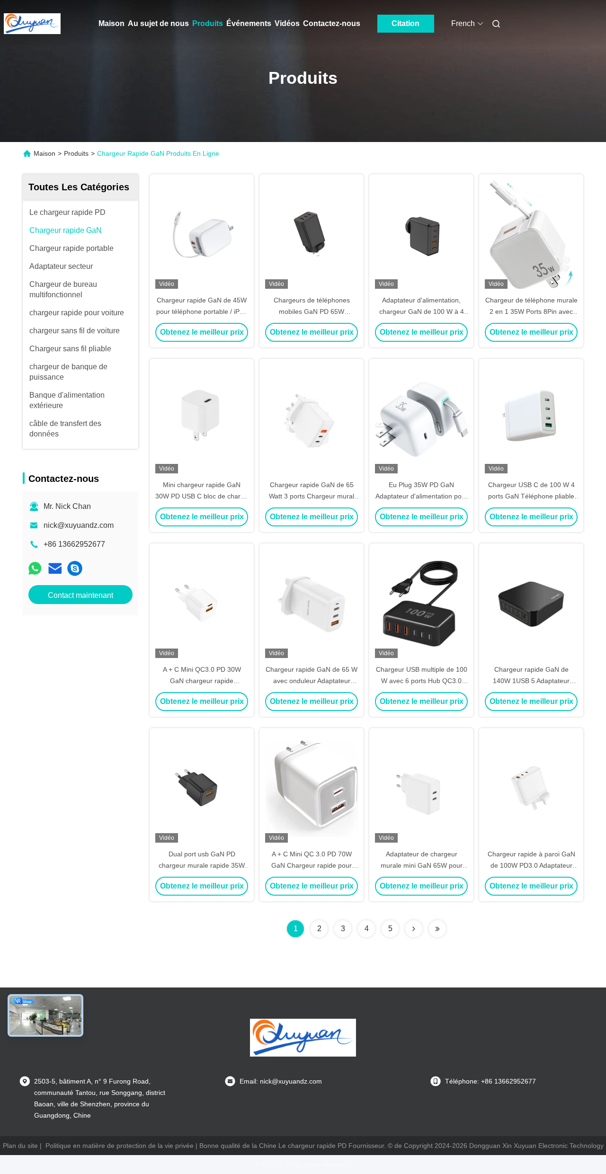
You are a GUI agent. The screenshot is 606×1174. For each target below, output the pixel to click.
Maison (111, 23)
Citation (405, 23)
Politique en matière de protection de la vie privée (119, 1145)
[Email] (54, 568)
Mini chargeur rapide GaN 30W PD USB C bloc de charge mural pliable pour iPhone (201, 496)
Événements (248, 23)
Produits (207, 23)
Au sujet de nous (158, 23)
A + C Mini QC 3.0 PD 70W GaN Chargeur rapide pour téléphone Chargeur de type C (311, 865)
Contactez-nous (331, 23)
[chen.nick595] (74, 568)
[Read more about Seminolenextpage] (413, 928)
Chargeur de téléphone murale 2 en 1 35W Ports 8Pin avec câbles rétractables (531, 311)
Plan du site (20, 1145)
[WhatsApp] (35, 568)
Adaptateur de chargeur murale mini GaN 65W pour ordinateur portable (422, 865)
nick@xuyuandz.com (79, 525)
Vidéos (287, 23)
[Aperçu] (32, 23)
